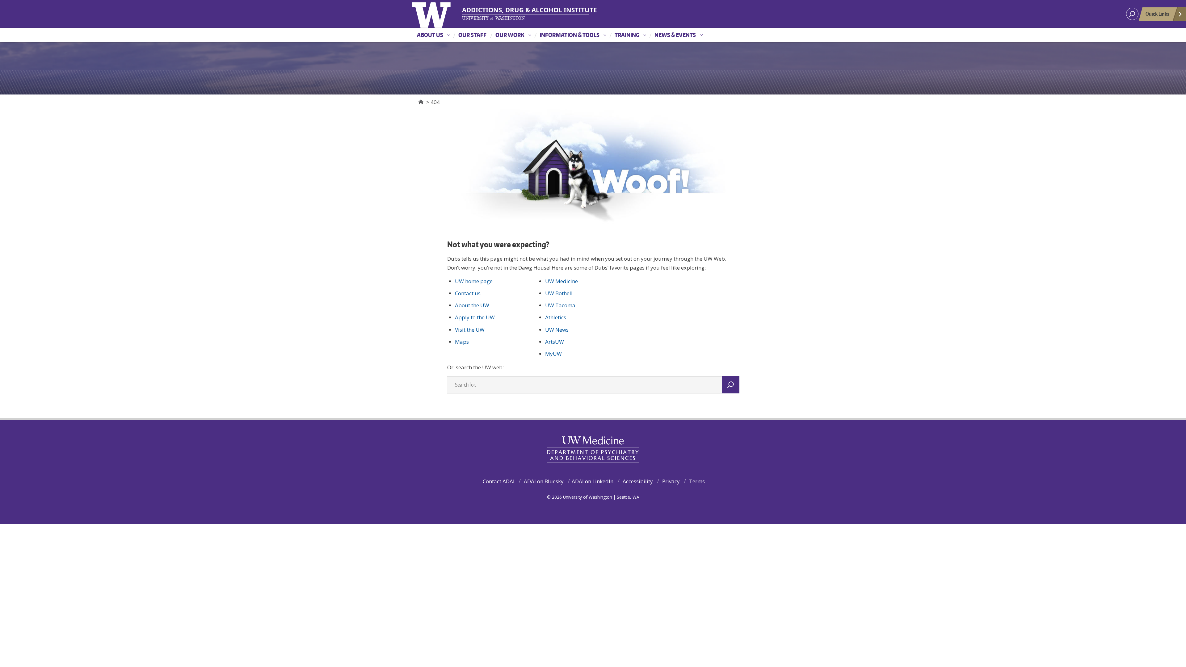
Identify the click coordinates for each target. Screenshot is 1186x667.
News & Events (675, 35)
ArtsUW (554, 341)
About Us (430, 35)
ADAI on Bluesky (544, 481)
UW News (557, 329)
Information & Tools (569, 35)
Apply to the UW (475, 317)
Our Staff (472, 35)
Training (627, 35)
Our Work (509, 35)
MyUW (553, 353)
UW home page (474, 281)
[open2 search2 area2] (1132, 14)
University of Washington (442, 14)
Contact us (468, 293)
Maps (462, 341)
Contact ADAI (499, 481)
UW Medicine (561, 281)
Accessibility (638, 481)
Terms (697, 481)
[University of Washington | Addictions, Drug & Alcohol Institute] (525, 13)
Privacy (671, 481)
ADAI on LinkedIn (592, 481)
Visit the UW (470, 329)
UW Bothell (559, 293)
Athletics (555, 317)
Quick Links (1157, 13)
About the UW (472, 305)
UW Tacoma (560, 305)
